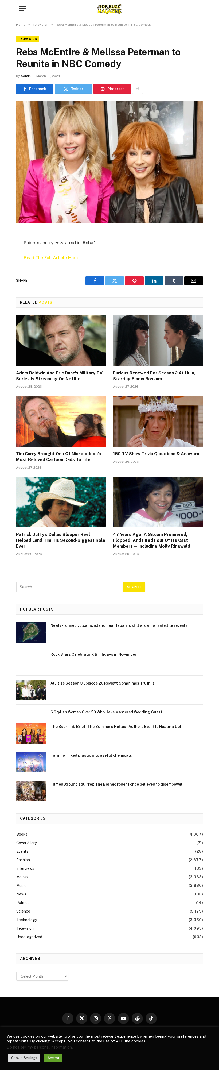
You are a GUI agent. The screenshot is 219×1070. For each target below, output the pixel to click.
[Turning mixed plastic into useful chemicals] (31, 762)
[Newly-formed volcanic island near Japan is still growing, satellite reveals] (31, 632)
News (21, 894)
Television (27, 38)
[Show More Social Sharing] (137, 89)
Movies (22, 877)
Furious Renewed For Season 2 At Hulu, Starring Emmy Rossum (154, 375)
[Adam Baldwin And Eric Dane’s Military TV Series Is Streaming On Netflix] (61, 340)
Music (21, 885)
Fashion (23, 860)
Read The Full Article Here (51, 257)
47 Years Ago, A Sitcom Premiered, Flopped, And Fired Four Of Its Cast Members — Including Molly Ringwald (151, 540)
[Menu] (22, 9)
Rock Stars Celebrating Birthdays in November (93, 654)
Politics (22, 903)
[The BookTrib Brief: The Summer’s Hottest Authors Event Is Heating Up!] (31, 733)
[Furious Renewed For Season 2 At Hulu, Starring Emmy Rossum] (158, 340)
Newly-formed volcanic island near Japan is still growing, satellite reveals (118, 625)
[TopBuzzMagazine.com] (109, 8)
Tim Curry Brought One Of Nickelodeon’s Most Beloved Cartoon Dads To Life (58, 456)
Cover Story (26, 843)
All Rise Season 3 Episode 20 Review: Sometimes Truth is (102, 683)
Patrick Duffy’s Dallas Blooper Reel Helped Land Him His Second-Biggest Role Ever (60, 540)
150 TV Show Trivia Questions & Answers (156, 453)
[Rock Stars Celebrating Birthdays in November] (31, 661)
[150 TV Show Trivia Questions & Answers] (158, 421)
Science (23, 911)
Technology (26, 920)
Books (21, 834)
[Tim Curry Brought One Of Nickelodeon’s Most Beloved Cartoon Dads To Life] (61, 421)
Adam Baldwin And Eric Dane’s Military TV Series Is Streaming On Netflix (59, 375)
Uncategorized (29, 937)
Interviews (25, 868)
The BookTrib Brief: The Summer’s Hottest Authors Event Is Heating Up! (115, 726)
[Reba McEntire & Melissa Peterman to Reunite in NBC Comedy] (109, 162)
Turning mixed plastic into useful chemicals (91, 755)
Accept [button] (53, 1058)
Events (22, 851)
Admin (26, 76)
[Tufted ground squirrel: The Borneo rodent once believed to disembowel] (31, 791)
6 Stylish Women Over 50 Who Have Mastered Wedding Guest (106, 712)
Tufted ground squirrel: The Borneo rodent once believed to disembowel (116, 784)
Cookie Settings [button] (24, 1058)
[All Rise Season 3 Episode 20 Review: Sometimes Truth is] (31, 690)
